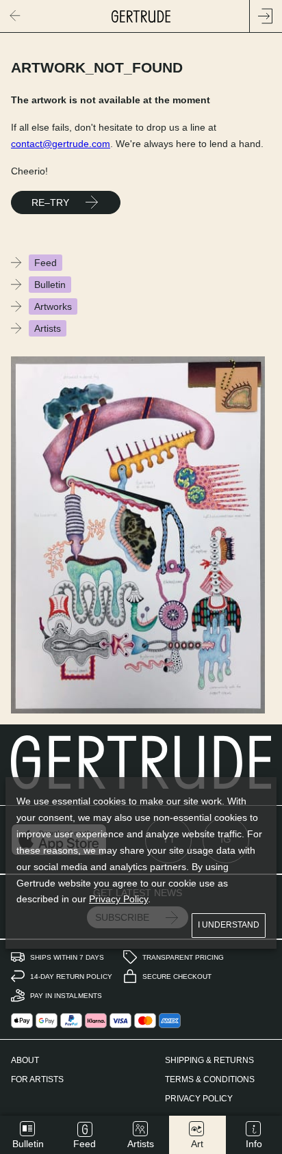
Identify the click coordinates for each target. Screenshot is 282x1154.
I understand (228, 925)
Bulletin (50, 284)
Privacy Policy (118, 898)
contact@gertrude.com (60, 143)
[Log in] (265, 16)
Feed (45, 262)
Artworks (53, 306)
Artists (47, 328)
